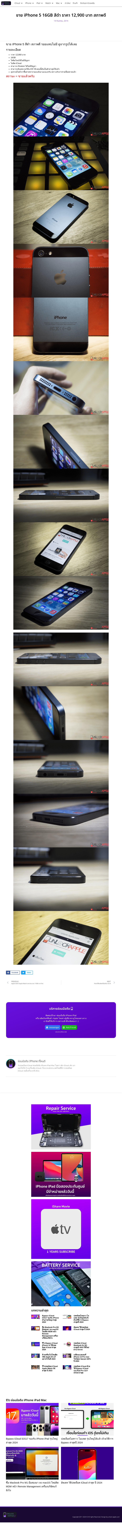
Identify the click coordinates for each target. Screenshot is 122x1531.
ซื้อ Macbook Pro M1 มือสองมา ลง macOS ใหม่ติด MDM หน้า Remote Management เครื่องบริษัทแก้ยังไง (32, 1486)
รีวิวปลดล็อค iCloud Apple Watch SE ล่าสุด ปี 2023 (50, 1368)
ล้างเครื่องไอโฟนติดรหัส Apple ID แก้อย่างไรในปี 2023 (49, 1357)
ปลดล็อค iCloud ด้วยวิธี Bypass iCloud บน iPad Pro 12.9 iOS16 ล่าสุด (82, 1369)
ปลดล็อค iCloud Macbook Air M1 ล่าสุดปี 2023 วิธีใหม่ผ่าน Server (81, 1346)
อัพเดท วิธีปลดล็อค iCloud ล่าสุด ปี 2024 (82, 1328)
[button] (18, 3)
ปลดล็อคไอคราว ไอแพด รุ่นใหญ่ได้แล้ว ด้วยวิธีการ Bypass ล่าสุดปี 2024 (81, 1319)
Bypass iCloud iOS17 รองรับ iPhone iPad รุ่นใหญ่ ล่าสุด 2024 (50, 1319)
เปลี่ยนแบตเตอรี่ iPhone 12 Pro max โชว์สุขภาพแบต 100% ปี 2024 (82, 1358)
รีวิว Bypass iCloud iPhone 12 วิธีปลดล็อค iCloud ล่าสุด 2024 (50, 1346)
